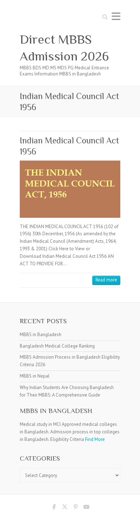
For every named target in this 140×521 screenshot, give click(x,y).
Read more (106, 280)
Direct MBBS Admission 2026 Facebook (53, 508)
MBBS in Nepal (35, 376)
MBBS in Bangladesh (40, 334)
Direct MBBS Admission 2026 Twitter (64, 508)
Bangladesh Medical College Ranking (57, 346)
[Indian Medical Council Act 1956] (70, 189)
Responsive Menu (116, 16)
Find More (95, 439)
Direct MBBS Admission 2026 (64, 47)
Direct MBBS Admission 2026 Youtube (86, 508)
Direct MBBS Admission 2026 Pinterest (75, 508)
